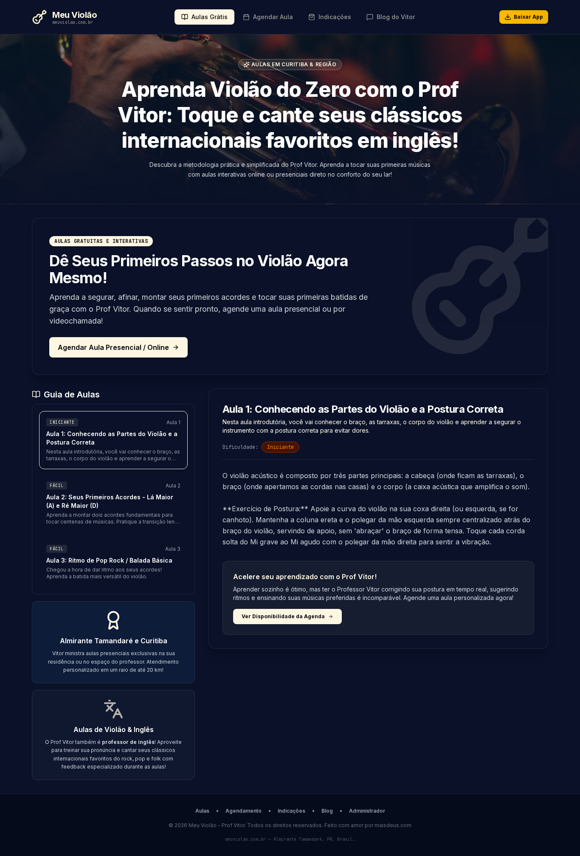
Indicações (291, 811)
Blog (327, 811)
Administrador (367, 811)
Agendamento (243, 811)
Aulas (202, 811)
